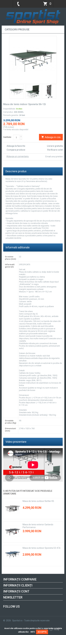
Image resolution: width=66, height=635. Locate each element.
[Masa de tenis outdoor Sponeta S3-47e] (12, 554)
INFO (32, 632)
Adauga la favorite (16, 146)
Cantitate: (7, 137)
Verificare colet (55, 150)
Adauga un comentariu (17, 156)
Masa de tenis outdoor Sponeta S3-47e (41, 548)
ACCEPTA (42, 632)
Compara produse (16, 150)
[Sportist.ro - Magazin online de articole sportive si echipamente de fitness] (33, 10)
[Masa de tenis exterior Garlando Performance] (12, 531)
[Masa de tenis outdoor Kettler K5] (12, 507)
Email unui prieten (54, 156)
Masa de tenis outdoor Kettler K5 (38, 501)
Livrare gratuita (55, 146)
